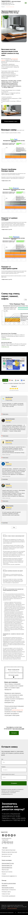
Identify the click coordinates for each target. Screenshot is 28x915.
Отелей (4, 873)
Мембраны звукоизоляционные (9, 852)
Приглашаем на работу (8, 887)
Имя (2, 759)
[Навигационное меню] (26, 3)
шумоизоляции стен (17, 710)
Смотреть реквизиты (12, 908)
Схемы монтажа (6, 893)
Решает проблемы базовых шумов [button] (8, 170)
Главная (2, 6)
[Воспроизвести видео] (14, 363)
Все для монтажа (6, 856)
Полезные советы (6, 891)
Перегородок (5, 869)
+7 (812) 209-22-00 (5, 339)
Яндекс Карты (5, 414)
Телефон (3, 766)
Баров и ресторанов (7, 871)
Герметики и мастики (7, 854)
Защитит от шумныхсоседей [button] (9, 219)
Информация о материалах (9, 889)
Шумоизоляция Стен (7, 865)
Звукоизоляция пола (10, 6)
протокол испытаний (18, 728)
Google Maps (5, 479)
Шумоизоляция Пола (7, 867)
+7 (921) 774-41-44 (5, 4)
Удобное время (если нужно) (7, 774)
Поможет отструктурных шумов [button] (9, 268)
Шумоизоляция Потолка (8, 863)
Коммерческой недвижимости (9, 876)
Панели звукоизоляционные (8, 850)
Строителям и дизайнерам (8, 896)
